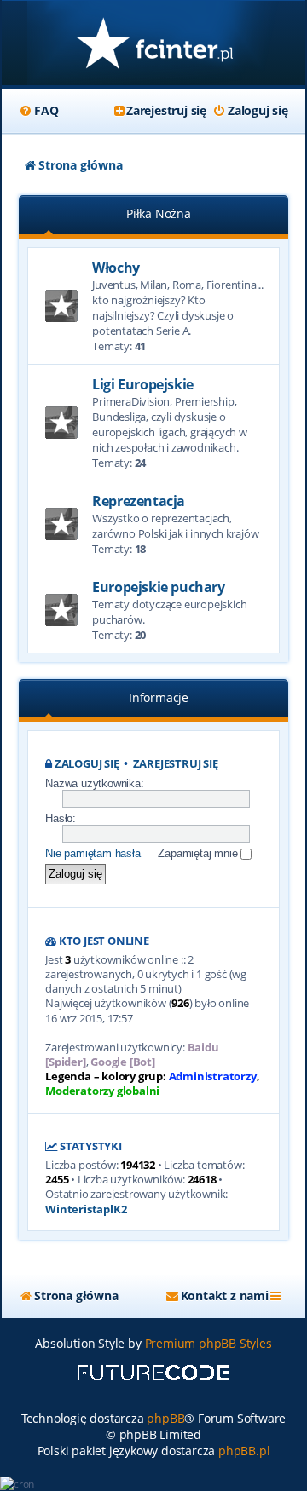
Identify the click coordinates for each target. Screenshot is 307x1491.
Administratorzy (213, 1076)
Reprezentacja (138, 501)
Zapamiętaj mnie (199, 853)
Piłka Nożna (158, 213)
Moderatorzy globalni (102, 1091)
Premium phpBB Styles (208, 1343)
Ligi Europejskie (143, 384)
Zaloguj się (87, 764)
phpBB (165, 1418)
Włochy (116, 267)
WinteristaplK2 (85, 1209)
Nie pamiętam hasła (92, 853)
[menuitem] (38, 110)
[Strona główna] (153, 45)
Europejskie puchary (158, 587)
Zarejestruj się (175, 764)
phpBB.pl (243, 1450)
